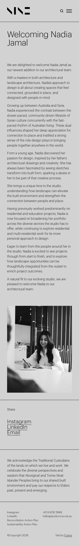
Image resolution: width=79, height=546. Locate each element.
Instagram (13, 512)
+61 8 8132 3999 (52, 512)
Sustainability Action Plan (22, 524)
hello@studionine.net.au (57, 516)
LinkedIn (12, 516)
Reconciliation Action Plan (22, 520)
